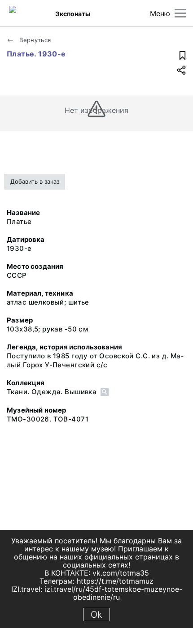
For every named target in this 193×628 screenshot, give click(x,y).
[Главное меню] (180, 13)
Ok (96, 614)
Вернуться (34, 39)
